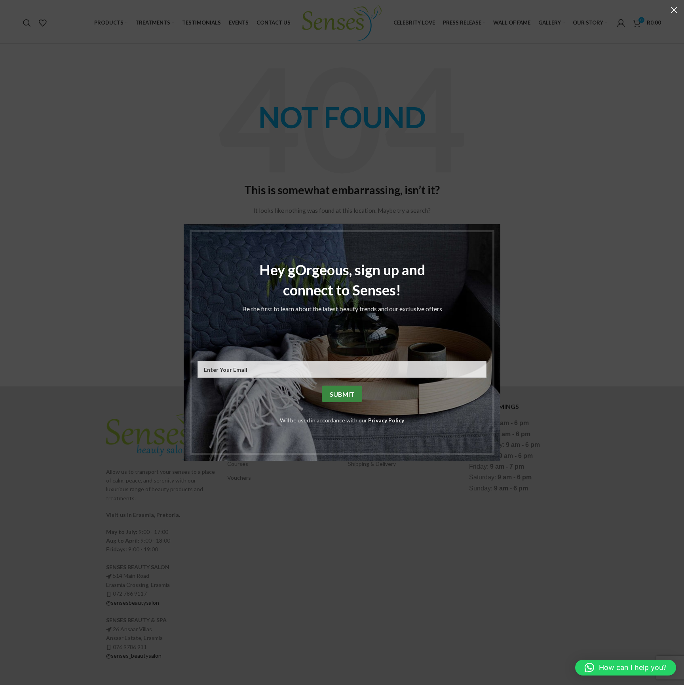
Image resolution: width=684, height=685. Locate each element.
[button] (625, 668)
